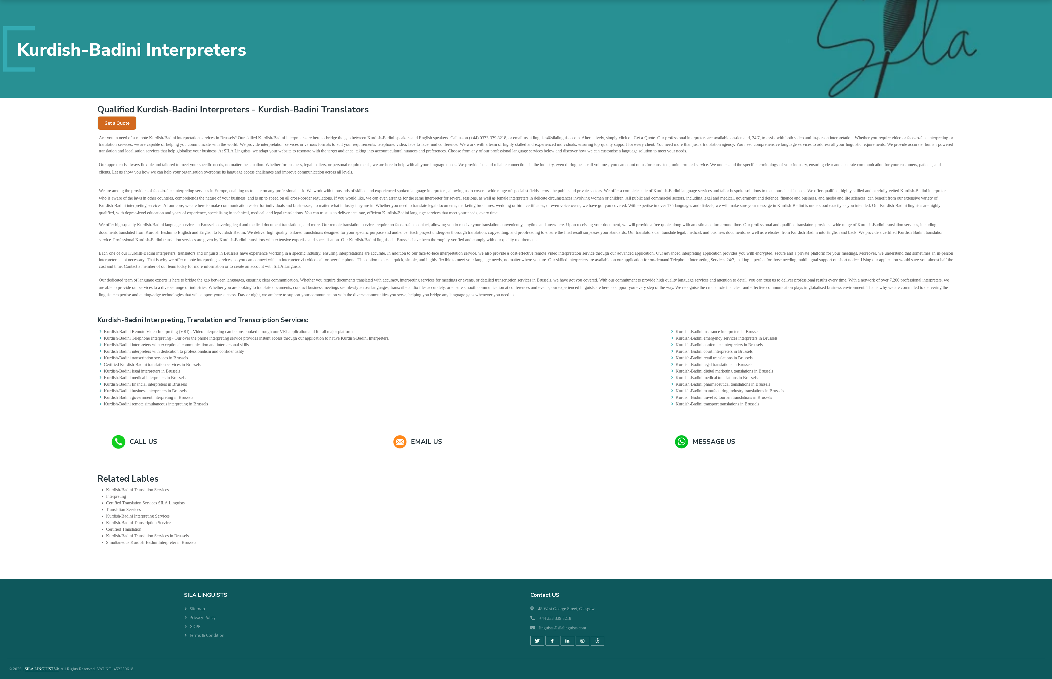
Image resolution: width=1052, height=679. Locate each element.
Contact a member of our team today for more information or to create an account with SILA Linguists (212, 266)
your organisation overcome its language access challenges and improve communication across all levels (262, 172)
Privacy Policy (203, 617)
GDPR (195, 626)
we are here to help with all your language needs (414, 164)
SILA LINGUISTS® (42, 669)
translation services (115, 144)
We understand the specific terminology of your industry (758, 164)
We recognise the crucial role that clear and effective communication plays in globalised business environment (769, 287)
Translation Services (151, 489)
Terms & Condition (207, 635)
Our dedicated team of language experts (133, 280)
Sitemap (197, 608)
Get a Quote (117, 123)
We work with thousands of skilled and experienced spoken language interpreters (376, 190)
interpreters (295, 137)
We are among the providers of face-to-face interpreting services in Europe (163, 190)
